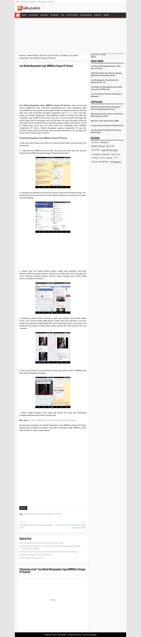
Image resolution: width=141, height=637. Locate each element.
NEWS (24, 15)
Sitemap (50, 1)
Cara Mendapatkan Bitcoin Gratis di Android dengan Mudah (42, 543)
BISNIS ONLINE (29, 514)
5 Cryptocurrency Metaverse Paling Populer (107, 125)
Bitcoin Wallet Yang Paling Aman (33, 558)
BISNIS (106, 15)
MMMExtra (69, 113)
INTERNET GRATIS (98, 158)
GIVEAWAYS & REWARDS (101, 154)
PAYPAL (116, 157)
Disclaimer (33, 1)
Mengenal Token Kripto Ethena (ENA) (105, 121)
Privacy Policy (42, 1)
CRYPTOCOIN (72, 15)
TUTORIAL (58, 514)
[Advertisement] (70, 35)
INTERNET (55, 15)
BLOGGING (33, 15)
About (17, 1)
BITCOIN (39, 514)
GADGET (97, 15)
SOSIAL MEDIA (86, 15)
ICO (62, 15)
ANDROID (44, 15)
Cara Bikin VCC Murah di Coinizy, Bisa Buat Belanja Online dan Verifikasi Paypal (49, 552)
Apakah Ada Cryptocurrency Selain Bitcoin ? (37, 555)
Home (17, 15)
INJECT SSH (115, 154)
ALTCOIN (95, 142)
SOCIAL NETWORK (100, 162)
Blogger (94, 635)
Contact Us (24, 1)
